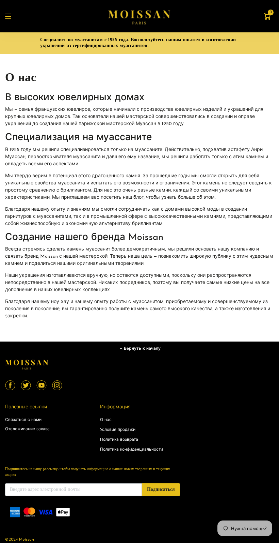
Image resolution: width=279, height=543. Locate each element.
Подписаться (161, 489)
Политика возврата (119, 440)
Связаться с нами (23, 420)
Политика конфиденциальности (131, 450)
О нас (106, 420)
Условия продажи (117, 430)
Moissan (26, 540)
